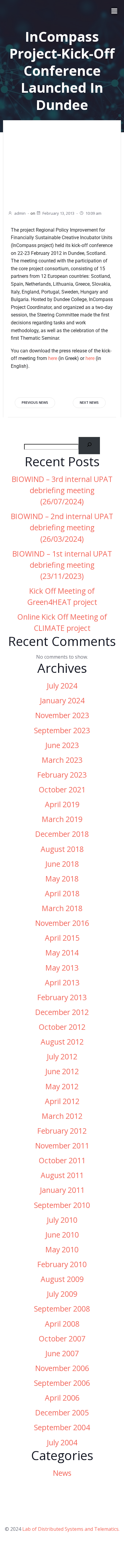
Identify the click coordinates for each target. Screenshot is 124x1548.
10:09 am (93, 213)
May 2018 (62, 879)
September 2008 (62, 1309)
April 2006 (62, 1398)
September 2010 (62, 1205)
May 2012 (62, 1086)
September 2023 (62, 730)
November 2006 (62, 1368)
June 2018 (62, 864)
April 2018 (62, 893)
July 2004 (62, 1442)
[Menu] (114, 11)
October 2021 (62, 790)
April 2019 (62, 804)
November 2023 (62, 715)
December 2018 (62, 834)
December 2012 (62, 1012)
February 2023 (62, 775)
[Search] (89, 445)
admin (20, 213)
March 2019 (62, 819)
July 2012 (62, 1056)
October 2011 (62, 1160)
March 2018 (62, 908)
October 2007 (62, 1339)
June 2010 (62, 1235)
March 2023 (62, 760)
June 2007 (62, 1353)
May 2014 (62, 953)
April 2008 (62, 1324)
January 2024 (62, 700)
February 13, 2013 (58, 213)
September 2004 (62, 1427)
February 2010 (62, 1264)
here (52, 358)
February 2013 (62, 997)
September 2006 (62, 1383)
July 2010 (62, 1220)
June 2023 (62, 745)
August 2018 (62, 849)
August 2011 (62, 1175)
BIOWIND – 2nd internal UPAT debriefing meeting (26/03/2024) (62, 527)
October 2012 (62, 1027)
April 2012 (62, 1101)
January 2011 (62, 1190)
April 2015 (62, 938)
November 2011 (62, 1146)
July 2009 (62, 1294)
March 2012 (62, 1116)
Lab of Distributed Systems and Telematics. (70, 1529)
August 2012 (62, 1042)
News (62, 1473)
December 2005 (62, 1413)
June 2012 (62, 1071)
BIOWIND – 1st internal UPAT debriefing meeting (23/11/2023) (62, 565)
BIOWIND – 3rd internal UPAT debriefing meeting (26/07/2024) (62, 490)
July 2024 (62, 686)
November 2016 (62, 923)
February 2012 (62, 1131)
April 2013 (62, 983)
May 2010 (62, 1249)
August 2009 (62, 1279)
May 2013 (62, 968)
